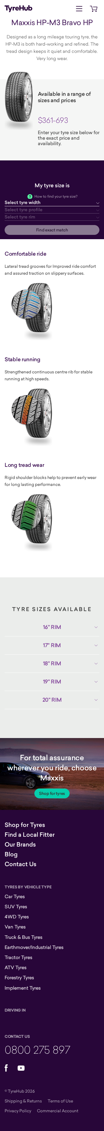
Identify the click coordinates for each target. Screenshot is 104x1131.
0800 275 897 (37, 1049)
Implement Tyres (23, 988)
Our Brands (20, 844)
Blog (11, 854)
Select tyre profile (23, 210)
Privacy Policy (18, 1110)
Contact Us (20, 864)
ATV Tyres (16, 967)
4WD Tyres (17, 916)
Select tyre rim (20, 217)
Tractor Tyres (18, 957)
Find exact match (52, 230)
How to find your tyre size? (55, 196)
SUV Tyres (16, 906)
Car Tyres (15, 896)
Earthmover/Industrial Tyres (34, 947)
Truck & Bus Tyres (23, 937)
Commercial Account (57, 1110)
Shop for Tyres (25, 825)
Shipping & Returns (23, 1101)
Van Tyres (15, 927)
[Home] (18, 8)
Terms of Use (60, 1101)
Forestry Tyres (19, 977)
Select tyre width (22, 202)
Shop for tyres (52, 793)
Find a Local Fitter (30, 835)
